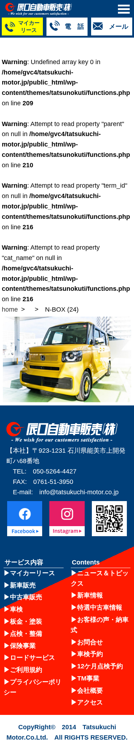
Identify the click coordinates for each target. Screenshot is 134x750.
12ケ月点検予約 (100, 666)
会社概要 (90, 690)
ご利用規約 (26, 669)
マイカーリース (32, 573)
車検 (16, 609)
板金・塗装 (26, 621)
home (10, 309)
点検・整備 (26, 633)
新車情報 (90, 595)
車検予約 (90, 654)
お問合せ (90, 642)
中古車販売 (26, 597)
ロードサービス (32, 657)
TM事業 (88, 678)
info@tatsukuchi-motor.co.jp (79, 492)
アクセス (90, 702)
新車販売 (23, 585)
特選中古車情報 (99, 607)
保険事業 (23, 645)
